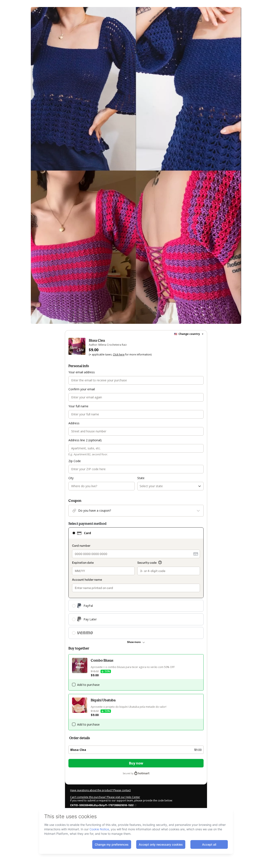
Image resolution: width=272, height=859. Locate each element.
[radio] (73, 533)
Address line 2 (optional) (85, 440)
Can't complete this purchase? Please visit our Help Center (105, 797)
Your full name (78, 406)
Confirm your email (81, 389)
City (71, 478)
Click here (119, 354)
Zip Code (74, 461)
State (140, 478)
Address (73, 423)
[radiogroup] (136, 583)
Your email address (81, 372)
